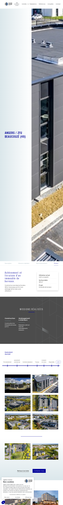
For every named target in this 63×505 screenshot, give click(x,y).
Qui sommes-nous (17, 4)
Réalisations (33, 4)
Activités (24, 4)
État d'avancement (41, 263)
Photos (56, 263)
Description (8, 263)
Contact (58, 4)
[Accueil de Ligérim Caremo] (8, 4)
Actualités (50, 4)
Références (42, 4)
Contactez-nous (39, 471)
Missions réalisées (23, 263)
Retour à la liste (23, 471)
